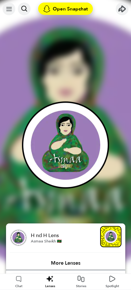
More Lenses (65, 263)
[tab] (65, 263)
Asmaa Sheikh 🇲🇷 (46, 241)
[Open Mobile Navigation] (9, 9)
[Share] (122, 9)
